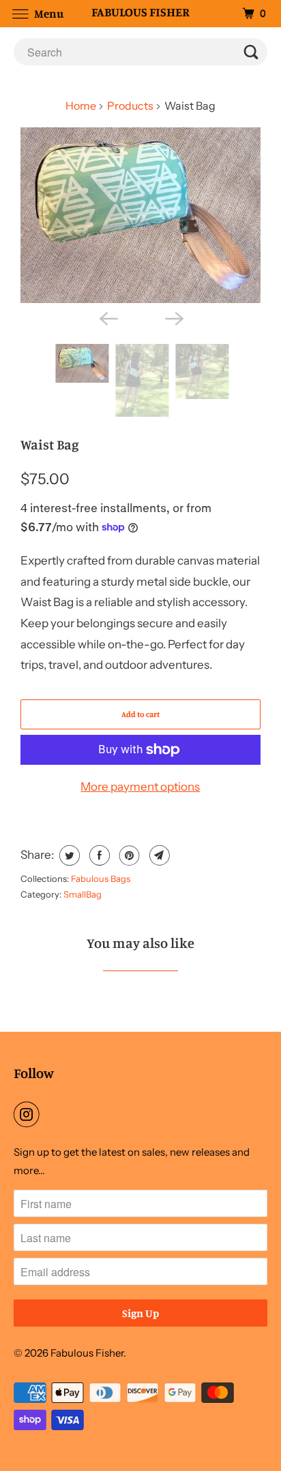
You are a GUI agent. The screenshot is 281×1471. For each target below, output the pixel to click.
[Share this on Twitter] (68, 855)
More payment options (140, 786)
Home (80, 105)
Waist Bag (49, 444)
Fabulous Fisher (86, 1352)
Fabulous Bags (100, 878)
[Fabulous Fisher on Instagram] (29, 1114)
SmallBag (82, 894)
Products (130, 105)
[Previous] (108, 318)
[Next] (173, 318)
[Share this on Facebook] (98, 855)
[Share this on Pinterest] (128, 855)
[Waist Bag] (140, 215)
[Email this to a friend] (158, 855)
